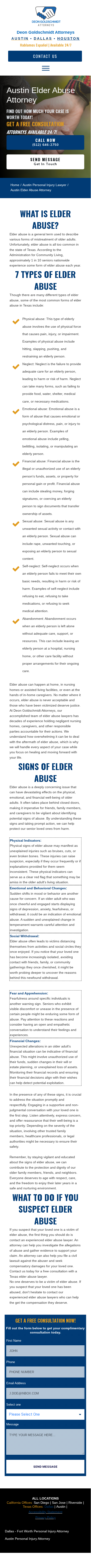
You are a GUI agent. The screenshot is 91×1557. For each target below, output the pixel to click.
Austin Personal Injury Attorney (27, 1538)
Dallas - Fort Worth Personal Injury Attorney (37, 1531)
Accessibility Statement (45, 1512)
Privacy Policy (45, 1517)
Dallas (49, 1506)
